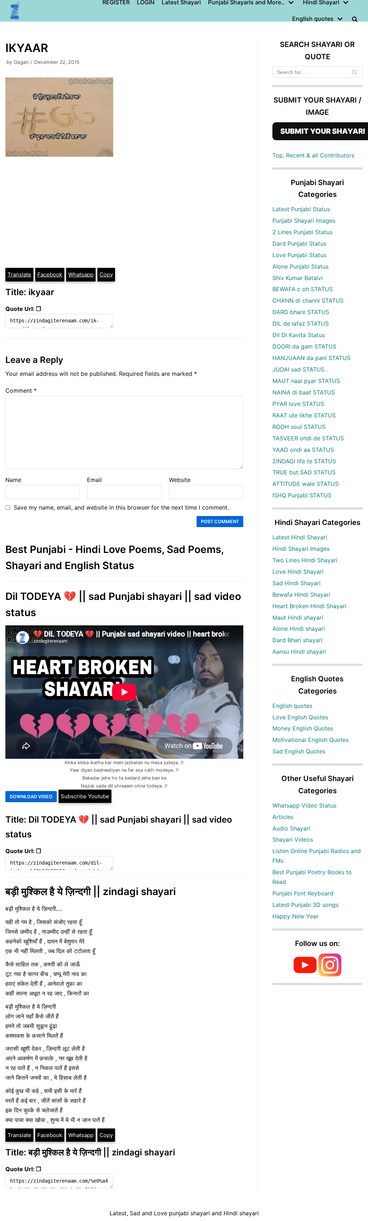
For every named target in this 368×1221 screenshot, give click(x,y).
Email (94, 479)
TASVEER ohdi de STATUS (308, 438)
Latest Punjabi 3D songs (305, 904)
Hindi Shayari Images (301, 548)
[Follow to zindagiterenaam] (329, 974)
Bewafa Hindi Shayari (301, 594)
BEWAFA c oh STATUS (302, 289)
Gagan (21, 62)
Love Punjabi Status (299, 255)
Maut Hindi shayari (297, 617)
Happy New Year (295, 916)
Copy (106, 274)
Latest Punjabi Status (301, 209)
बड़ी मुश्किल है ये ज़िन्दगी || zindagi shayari (90, 891)
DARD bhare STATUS (300, 312)
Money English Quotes (302, 728)
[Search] (354, 72)
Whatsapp (80, 274)
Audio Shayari (291, 828)
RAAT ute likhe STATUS (304, 415)
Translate (19, 274)
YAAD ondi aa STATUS (303, 449)
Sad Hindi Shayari (296, 583)
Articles (282, 816)
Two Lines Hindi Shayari (304, 560)
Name (13, 479)
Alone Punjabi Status (300, 266)
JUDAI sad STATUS (298, 369)
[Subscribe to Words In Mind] (305, 974)
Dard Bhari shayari (297, 640)
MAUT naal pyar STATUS (306, 380)
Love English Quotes (300, 717)
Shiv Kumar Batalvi (297, 277)
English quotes (292, 705)
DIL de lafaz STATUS (300, 323)
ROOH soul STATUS (299, 426)
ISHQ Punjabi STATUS (301, 495)
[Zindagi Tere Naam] (15, 10)
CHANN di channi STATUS (308, 300)
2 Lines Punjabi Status (302, 232)
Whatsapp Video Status (304, 805)
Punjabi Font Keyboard (303, 893)
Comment (21, 390)
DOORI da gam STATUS (304, 346)
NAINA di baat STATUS (303, 392)
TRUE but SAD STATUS (304, 472)
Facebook (49, 274)
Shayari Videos (292, 839)
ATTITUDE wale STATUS (305, 483)
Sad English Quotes (298, 751)
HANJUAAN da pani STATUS (311, 357)
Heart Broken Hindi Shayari (309, 606)
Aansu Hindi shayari (299, 651)
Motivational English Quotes (310, 739)
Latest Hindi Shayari (299, 537)
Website (179, 479)
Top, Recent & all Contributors (313, 155)
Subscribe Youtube (85, 796)
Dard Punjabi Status (299, 243)
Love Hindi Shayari (297, 571)
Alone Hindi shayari (298, 628)
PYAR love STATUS (298, 403)
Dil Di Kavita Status (298, 335)
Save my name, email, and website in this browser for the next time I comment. (121, 507)
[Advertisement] (124, 213)
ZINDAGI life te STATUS (304, 461)
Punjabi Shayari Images (303, 220)
